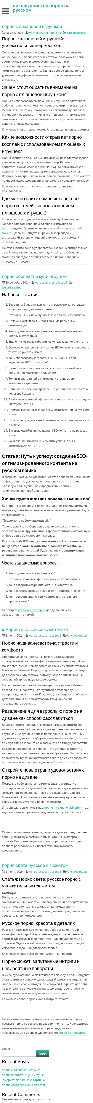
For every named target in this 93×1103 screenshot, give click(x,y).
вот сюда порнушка (72, 1032)
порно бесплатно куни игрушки (34, 276)
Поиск (6, 1048)
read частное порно (31, 610)
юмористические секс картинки (35, 629)
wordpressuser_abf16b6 (44, 32)
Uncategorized (77, 32)
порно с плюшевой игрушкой (32, 26)
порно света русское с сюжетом (35, 865)
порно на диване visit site (62, 807)
